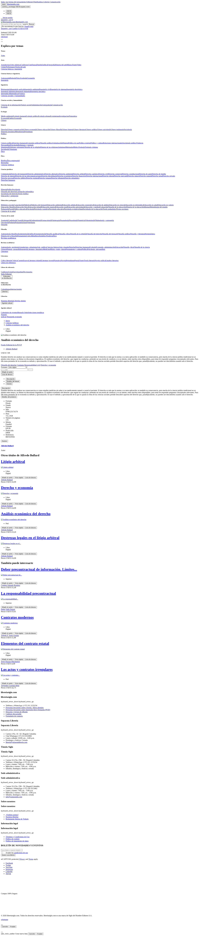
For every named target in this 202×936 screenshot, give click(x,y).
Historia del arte (61, 65)
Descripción (6, 388)
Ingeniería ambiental (32, 89)
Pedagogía (5, 209)
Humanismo (21, 236)
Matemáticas (14, 94)
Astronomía (5, 78)
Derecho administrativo (36, 174)
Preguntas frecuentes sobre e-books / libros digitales (25, 708)
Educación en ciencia (117, 205)
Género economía (30, 130)
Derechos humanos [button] (8, 180)
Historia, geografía (13, 249)
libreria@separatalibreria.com (16, 742)
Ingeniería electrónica (74, 89)
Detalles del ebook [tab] (13, 381)
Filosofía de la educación (117, 207)
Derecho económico (64, 176)
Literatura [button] (4, 251)
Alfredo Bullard (11, 349)
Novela (63, 261)
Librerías (5, 291)
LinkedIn (9, 872)
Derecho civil (103, 174)
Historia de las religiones (49, 147)
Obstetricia (81, 220)
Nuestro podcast (4, 316)
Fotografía (51, 65)
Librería (46, 2)
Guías (10, 272)
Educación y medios (92, 207)
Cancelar (5, 926)
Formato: (4, 367)
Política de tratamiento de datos (17, 841)
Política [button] (3, 134)
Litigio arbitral (13, 461)
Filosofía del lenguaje (110, 234)
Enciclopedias (18, 272)
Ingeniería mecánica (38, 91)
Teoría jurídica (23, 194)
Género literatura (79, 130)
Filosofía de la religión (78, 234)
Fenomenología (40, 234)
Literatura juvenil (47, 261)
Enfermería (26, 220)
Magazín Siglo (22, 313)
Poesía (11, 209)
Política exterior (85, 143)
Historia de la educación (135, 207)
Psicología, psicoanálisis (96, 249)
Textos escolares (122, 209)
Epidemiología (36, 220)
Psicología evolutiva (71, 209)
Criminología (6, 174)
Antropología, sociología (10, 247)
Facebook (9, 863)
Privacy (22, 859)
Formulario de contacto (14, 716)
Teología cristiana (91, 147)
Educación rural (61, 207)
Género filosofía (56, 130)
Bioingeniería (6, 89)
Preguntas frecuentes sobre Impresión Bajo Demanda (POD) (28, 710)
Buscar (31, 24)
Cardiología (12, 220)
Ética (55, 236)
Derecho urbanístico (72, 178)
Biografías (5, 163)
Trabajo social (26, 105)
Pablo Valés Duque (8, 609)
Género (3, 249)
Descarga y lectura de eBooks (17, 712)
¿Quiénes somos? (12, 815)
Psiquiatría (19, 222)
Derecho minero (134, 176)
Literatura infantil (35, 261)
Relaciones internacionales (113, 143)
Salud (81, 209)
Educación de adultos (101, 205)
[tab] (101, 388)
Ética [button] (3, 151)
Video (79, 65)
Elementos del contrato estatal (25, 643)
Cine (30, 65)
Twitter (8, 865)
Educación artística (69, 205)
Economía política (33, 143)
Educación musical (49, 207)
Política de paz (73, 143)
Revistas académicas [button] (8, 238)
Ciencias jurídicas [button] (7, 165)
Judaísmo (61, 147)
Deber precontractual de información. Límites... (39, 569)
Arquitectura (5, 65)
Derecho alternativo (52, 174)
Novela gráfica (100, 261)
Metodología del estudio (159, 207)
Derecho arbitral (79, 174)
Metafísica (35, 236)
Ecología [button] (4, 107)
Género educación (43, 130)
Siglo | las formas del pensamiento (13, 2)
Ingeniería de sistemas (58, 89)
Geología (23, 78)
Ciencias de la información (11, 105)
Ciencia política (6, 143)
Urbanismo (13, 149)
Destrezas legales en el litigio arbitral (30, 538)
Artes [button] (3, 56)
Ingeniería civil (45, 89)
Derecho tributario (58, 178)
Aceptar (12, 926)
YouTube (9, 867)
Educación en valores (166, 205)
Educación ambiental (54, 205)
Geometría (31, 78)
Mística (75, 147)
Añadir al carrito (7, 372)
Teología (81, 147)
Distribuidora (38, 2)
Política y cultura (97, 143)
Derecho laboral (108, 176)
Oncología (5, 222)
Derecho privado (169, 176)
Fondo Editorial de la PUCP (11, 345)
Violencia (139, 143)
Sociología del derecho (9, 194)
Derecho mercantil (121, 176)
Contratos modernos (17, 617)
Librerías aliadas (20, 301)
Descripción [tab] (10, 379)
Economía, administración (105, 247)
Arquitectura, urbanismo (28, 247)
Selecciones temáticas (36, 313)
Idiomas (147, 207)
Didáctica (27, 205)
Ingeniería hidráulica (8, 91)
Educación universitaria (76, 207)
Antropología (47, 105)
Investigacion (64, 116)
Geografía (18, 118)
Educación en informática (134, 205)
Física (18, 78)
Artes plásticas (15, 65)
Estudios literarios (112, 261)
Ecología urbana (44, 116)
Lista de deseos (30, 477)
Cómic (3, 67)
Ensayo (26, 261)
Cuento (20, 261)
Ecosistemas (54, 116)
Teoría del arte (20, 67)
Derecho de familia (159, 174)
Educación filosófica (8, 207)
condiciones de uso (21, 853)
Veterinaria (31, 222)
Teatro (74, 65)
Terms (31, 859)
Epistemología (23, 234)
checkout (4, 37)
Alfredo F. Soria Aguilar (10, 636)
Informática (5, 94)
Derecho (4, 130)
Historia (4, 132)
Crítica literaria (6, 261)
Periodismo (28, 132)
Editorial (29, 2)
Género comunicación (15, 130)
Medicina (46, 249)
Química (22, 94)
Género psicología (103, 130)
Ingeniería (23, 249)
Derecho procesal (7, 178)
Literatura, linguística (35, 249)
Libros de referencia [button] (8, 263)
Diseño (39, 65)
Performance (10, 67)
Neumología (64, 220)
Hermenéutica (150, 234)
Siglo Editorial (6, 274)
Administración (36, 105)
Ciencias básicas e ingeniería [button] (11, 69)
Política (9, 189)
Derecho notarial (146, 176)
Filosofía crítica (64, 234)
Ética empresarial (13, 161)
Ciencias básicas (53, 247)
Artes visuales (64, 247)
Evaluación (103, 207)
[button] (7, 18)
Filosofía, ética (128, 247)
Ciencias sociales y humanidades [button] (13, 96)
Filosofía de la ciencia (142, 247)
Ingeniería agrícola (18, 89)
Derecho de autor (145, 174)
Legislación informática (25, 192)
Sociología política (129, 143)
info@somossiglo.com (14, 797)
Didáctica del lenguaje (39, 205)
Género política (91, 130)
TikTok (8, 874)
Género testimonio (117, 130)
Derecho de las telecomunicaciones (28, 176)
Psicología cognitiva (41, 209)
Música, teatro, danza (58, 249)
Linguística (11, 132)
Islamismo (4, 147)
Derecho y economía (17, 488)
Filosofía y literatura (137, 234)
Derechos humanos (19, 143)
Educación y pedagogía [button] (9, 196)
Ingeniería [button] (4, 80)
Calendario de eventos (9, 313)
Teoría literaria (89, 261)
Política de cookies (12, 839)
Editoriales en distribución (7, 277)
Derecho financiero (79, 176)
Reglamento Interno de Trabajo (17, 819)
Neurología (73, 220)
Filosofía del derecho (8, 192)
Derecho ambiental (66, 174)
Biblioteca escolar (7, 205)
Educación (119, 247)
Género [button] (3, 120)
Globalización (57, 143)
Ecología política (32, 116)
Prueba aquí (29, 26)
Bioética (4, 161)
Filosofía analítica (52, 234)
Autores (4, 441)
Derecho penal (157, 176)
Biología (13, 78)
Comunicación (55, 2)
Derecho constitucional (130, 174)
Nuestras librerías (7, 301)
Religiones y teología (25, 145)
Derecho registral (32, 178)
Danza (34, 65)
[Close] (2, 41)
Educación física (22, 207)
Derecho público (20, 178)
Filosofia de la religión (32, 147)
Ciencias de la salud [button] (8, 211)
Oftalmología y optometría (104, 220)
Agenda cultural (7, 303)
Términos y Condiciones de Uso (17, 837)
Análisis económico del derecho (25, 514)
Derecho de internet (8, 176)
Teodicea (49, 236)
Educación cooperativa (84, 205)
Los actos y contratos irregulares (27, 669)
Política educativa (19, 209)
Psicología (14, 145)
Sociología (128, 130)
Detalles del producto (9, 397)
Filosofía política (46, 143)
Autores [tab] (9, 384)
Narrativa (57, 261)
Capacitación (19, 205)
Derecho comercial (115, 174)
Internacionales (16, 289)
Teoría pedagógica (109, 209)
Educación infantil (35, 207)
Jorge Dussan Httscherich (10, 662)
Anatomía (4, 220)
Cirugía (19, 220)
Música (69, 65)
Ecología (92, 247)
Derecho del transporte (19, 174)
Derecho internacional (94, 176)
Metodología (19, 132)
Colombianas (6, 289)
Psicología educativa (56, 209)
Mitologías (69, 147)
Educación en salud (150, 205)
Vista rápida (19, 477)
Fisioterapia (55, 220)
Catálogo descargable (13, 714)
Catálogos (24, 65)
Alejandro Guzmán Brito (10, 686)
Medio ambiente (7, 116)
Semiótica (42, 236)
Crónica (15, 261)
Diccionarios (27, 272)
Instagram (9, 869)
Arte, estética (42, 247)
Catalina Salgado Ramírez (10, 585)
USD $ (9, 11)
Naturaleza (73, 116)
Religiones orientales (16, 147)
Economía (4, 118)
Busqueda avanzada (14, 317)
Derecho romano (45, 178)
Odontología (89, 220)
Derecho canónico (91, 174)
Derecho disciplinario (49, 176)
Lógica (28, 236)
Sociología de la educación (93, 209)
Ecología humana (19, 116)
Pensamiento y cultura (74, 249)
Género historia (67, 130)
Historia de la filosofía (9, 236)
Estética (44, 65)
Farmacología (46, 220)
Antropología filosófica (9, 234)
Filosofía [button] (4, 225)
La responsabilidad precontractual (28, 593)
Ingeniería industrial (23, 91)
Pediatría (12, 222)
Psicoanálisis (5, 145)
